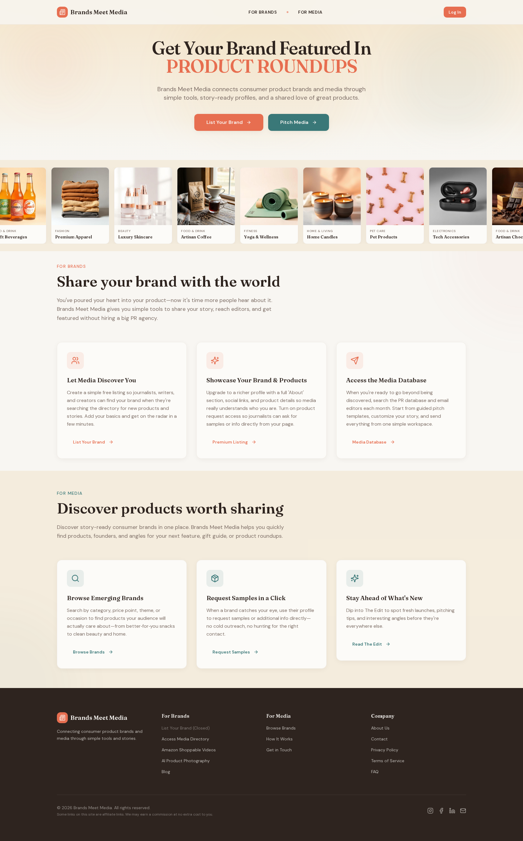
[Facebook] (441, 811)
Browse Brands (89, 652)
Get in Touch (279, 750)
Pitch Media (294, 122)
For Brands (262, 12)
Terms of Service (387, 760)
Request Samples (231, 652)
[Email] (463, 811)
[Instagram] (430, 811)
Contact (379, 739)
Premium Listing (230, 442)
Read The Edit (367, 644)
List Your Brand (224, 122)
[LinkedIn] (452, 811)
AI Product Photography (186, 760)
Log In (455, 12)
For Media (310, 12)
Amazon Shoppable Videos (189, 750)
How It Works (279, 739)
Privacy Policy (384, 750)
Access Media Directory (185, 739)
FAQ (375, 771)
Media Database (369, 442)
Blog (166, 771)
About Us (380, 728)
